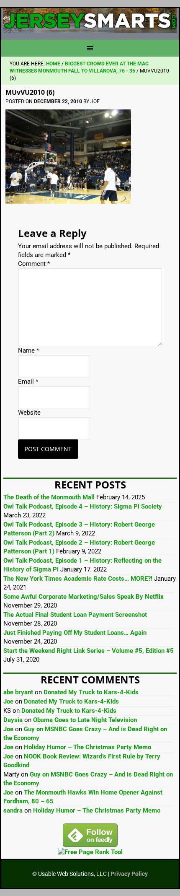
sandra (13, 810)
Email (28, 381)
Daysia (13, 720)
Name (28, 350)
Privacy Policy (129, 873)
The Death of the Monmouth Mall (49, 497)
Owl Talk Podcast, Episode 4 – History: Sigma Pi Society (82, 506)
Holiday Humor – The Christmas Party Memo (87, 747)
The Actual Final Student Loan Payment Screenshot (75, 614)
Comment (34, 264)
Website (29, 412)
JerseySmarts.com (90, 20)
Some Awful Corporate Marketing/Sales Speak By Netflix (83, 596)
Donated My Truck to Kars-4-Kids (91, 692)
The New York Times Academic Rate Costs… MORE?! (77, 578)
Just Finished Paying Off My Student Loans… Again (75, 632)
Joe (8, 701)
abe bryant (18, 692)
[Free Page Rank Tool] (90, 852)
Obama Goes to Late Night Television (85, 720)
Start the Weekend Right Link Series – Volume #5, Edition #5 (88, 650)
